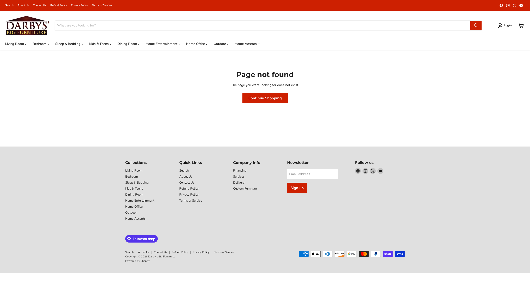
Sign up (297, 187)
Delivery (239, 182)
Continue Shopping (265, 98)
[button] (505, 25)
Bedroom (40, 44)
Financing (240, 170)
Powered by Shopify (137, 261)
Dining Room (127, 44)
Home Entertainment (162, 44)
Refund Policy (58, 5)
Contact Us (39, 5)
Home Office (196, 44)
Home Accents (246, 44)
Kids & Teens (99, 44)
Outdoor (220, 44)
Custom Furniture (245, 188)
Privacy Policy (79, 5)
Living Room (15, 44)
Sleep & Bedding (68, 44)
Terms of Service (102, 5)
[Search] (476, 25)
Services (239, 176)
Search (9, 5)
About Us (23, 5)
